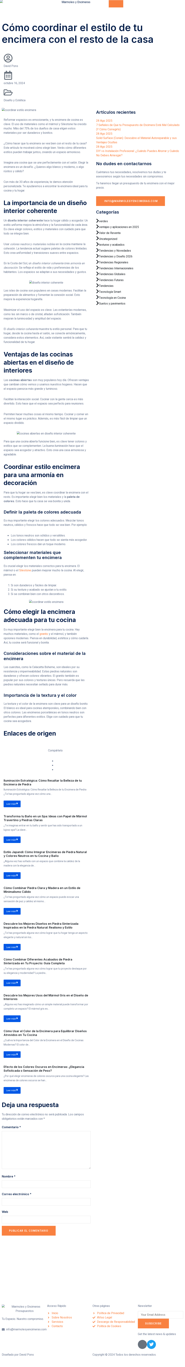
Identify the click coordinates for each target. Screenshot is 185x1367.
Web (5, 1212)
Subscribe (153, 1323)
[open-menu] (116, 4)
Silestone (25, 570)
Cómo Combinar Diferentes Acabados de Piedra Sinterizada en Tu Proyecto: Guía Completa (38, 961)
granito (44, 634)
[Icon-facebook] (142, 1344)
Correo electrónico (16, 1194)
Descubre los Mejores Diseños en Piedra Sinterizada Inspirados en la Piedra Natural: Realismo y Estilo (41, 925)
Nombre (9, 1176)
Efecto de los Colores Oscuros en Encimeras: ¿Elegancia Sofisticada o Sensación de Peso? (44, 1068)
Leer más (11, 804)
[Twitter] (151, 1344)
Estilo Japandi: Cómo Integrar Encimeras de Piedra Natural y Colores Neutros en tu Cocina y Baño (45, 854)
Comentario (11, 1127)
